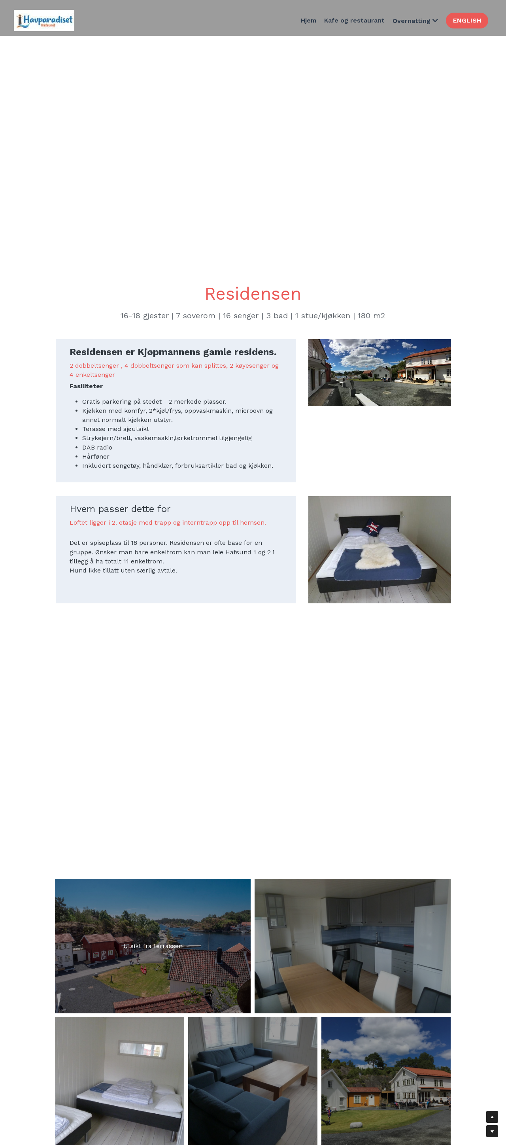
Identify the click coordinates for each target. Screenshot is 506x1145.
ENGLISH (467, 20)
